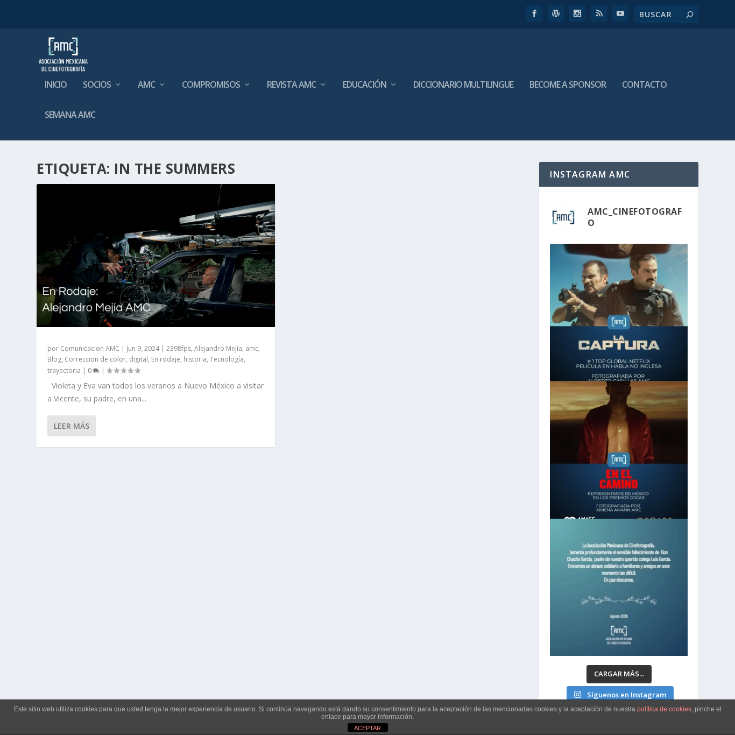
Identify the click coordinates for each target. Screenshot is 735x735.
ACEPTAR (367, 728)
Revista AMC (291, 85)
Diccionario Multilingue (463, 85)
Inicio (56, 85)
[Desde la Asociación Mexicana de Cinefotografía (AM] (618, 449)
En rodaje (165, 359)
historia (195, 359)
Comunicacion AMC (89, 348)
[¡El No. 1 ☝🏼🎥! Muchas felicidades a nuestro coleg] (618, 312)
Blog (54, 359)
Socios (97, 85)
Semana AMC (70, 115)
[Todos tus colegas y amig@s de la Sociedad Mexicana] (618, 587)
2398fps (178, 348)
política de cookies (664, 709)
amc (251, 348)
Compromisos (211, 85)
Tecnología (227, 359)
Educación (364, 85)
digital (138, 359)
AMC (146, 85)
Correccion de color (95, 359)
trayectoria (64, 370)
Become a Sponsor (567, 85)
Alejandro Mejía (218, 348)
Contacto (644, 85)
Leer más (71, 426)
